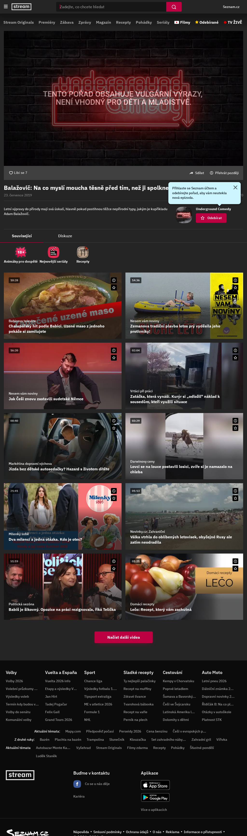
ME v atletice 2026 (98, 704)
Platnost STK (212, 720)
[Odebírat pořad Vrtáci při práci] (235, 358)
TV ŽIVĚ (235, 22)
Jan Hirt (51, 696)
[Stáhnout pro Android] (155, 797)
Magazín (103, 22)
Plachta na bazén (68, 739)
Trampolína (95, 739)
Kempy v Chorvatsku (178, 681)
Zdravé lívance (135, 696)
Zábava (67, 22)
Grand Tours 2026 (58, 720)
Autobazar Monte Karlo (53, 748)
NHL (87, 720)
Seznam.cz (231, 6)
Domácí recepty (142, 604)
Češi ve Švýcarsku (176, 704)
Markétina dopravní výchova (30, 463)
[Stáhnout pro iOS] (155, 785)
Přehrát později (227, 173)
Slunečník (116, 739)
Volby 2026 (14, 681)
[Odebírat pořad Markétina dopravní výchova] (114, 428)
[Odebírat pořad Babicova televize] (114, 287)
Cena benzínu (156, 731)
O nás (157, 832)
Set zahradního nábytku (169, 739)
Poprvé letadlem (175, 689)
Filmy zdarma (137, 748)
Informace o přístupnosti (203, 832)
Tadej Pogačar (56, 704)
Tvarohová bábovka (139, 704)
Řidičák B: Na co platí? (219, 704)
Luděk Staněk (46, 756)
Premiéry (47, 22)
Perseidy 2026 (130, 731)
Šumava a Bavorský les (180, 696)
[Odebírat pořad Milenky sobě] (114, 498)
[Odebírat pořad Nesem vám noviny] (235, 287)
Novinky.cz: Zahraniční (147, 531)
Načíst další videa (123, 637)
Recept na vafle (135, 712)
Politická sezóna (21, 604)
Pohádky (144, 22)
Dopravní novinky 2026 (219, 696)
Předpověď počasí (100, 731)
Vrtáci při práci (141, 391)
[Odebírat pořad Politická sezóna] (114, 568)
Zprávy (84, 22)
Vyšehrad (83, 748)
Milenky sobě (19, 534)
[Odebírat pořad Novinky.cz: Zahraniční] (235, 498)
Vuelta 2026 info (57, 681)
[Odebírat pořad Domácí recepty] (235, 568)
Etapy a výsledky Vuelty (63, 689)
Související (22, 235)
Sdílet (199, 173)
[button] (123, 98)
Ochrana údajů (137, 832)
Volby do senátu (18, 712)
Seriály (163, 22)
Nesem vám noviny (144, 321)
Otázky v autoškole (216, 712)
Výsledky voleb (17, 696)
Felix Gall (52, 712)
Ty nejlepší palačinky (140, 681)
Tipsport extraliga (97, 696)
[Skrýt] (235, 188)
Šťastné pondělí (202, 748)
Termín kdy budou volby (24, 704)
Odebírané (209, 22)
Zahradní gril (201, 739)
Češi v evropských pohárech (194, 731)
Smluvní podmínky (107, 832)
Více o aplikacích (154, 809)
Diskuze (65, 235)
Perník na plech (135, 720)
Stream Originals (18, 22)
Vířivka (221, 739)
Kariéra (79, 796)
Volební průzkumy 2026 (24, 689)
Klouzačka (138, 739)
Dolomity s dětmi (176, 720)
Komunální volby (18, 720)
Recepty (123, 22)
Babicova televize (22, 321)
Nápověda (81, 832)
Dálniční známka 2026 (219, 689)
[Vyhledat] (174, 7)
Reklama (172, 832)
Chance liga (93, 681)
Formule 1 (92, 712)
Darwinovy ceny (142, 461)
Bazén (44, 739)
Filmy (185, 22)
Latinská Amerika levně (181, 712)
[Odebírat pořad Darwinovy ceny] (235, 428)
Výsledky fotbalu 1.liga (101, 689)
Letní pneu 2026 (214, 681)
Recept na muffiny (137, 689)
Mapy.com (73, 731)
